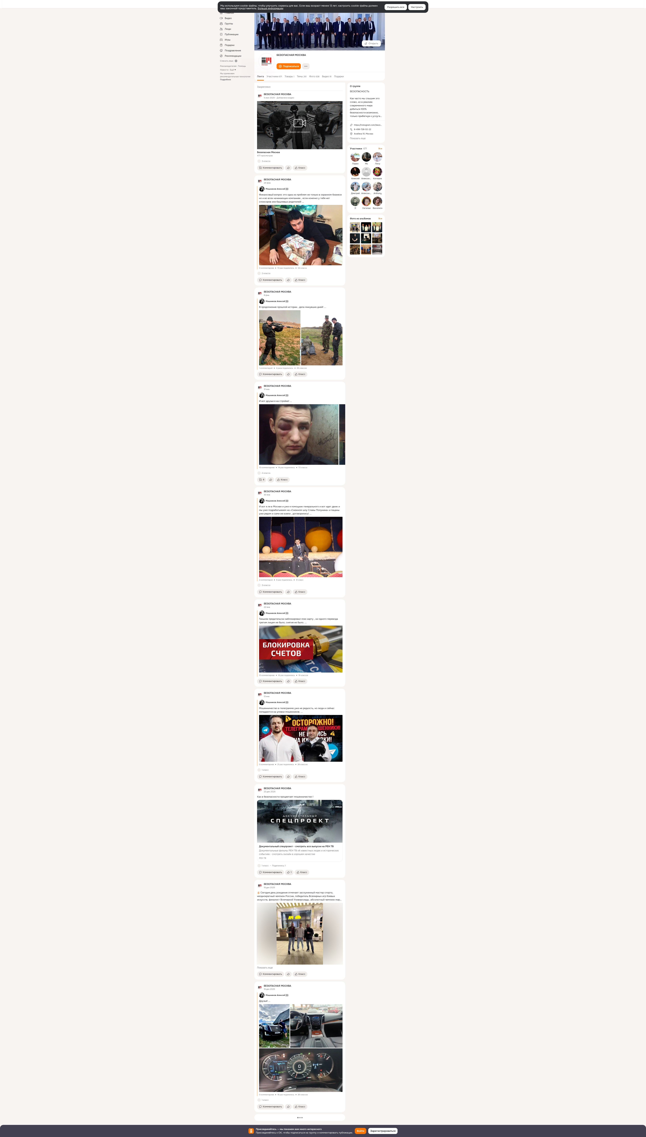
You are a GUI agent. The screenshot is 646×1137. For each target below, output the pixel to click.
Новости (224, 69)
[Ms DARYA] (366, 157)
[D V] (355, 201)
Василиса (377, 208)
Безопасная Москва (268, 152)
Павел (355, 163)
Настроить (417, 7)
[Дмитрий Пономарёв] (355, 186)
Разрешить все (395, 7)
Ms (366, 163)
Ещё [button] (232, 69)
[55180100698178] (259, 96)
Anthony (378, 193)
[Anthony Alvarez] (377, 186)
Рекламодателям (228, 66)
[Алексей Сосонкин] (355, 171)
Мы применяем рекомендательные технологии (235, 76)
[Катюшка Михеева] (377, 171)
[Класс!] (259, 161)
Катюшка (377, 178)
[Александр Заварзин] (366, 186)
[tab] (260, 76)
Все (380, 148)
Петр (377, 163)
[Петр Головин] (377, 157)
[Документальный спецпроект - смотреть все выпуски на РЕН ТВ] (300, 831)
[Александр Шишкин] (366, 171)
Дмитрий (355, 193)
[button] (289, 66)
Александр (366, 178)
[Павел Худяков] (355, 157)
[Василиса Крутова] (377, 201)
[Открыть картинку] (298, 434)
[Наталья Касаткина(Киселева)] (366, 201)
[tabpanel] (299, 597)
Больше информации (270, 8)
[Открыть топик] (299, 797)
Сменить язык (226, 61)
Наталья (366, 208)
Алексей (355, 178)
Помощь (242, 66)
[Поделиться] (288, 168)
